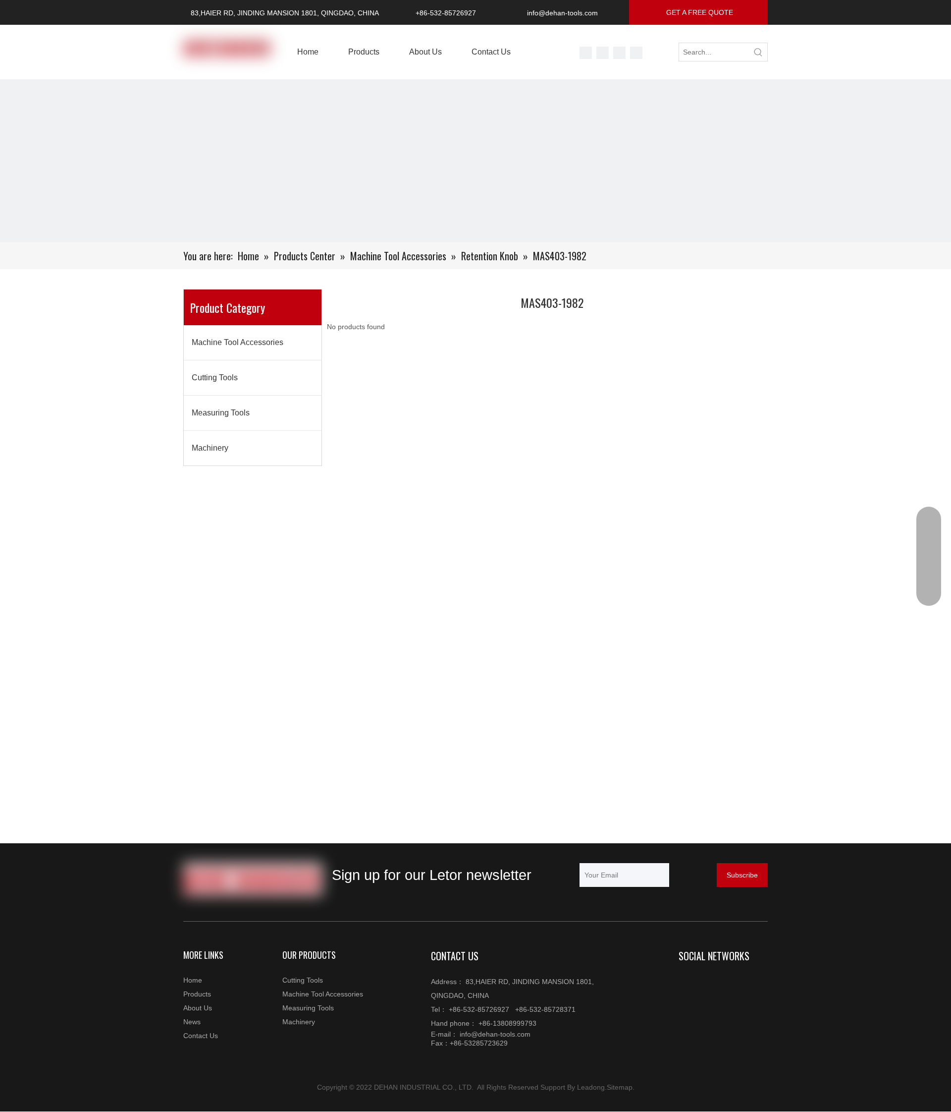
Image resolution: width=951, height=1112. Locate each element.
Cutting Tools (215, 377)
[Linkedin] (707, 983)
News (192, 1022)
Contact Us (200, 1036)
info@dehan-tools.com (562, 13)
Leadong (591, 1087)
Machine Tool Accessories (237, 342)
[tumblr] (619, 53)
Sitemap (620, 1087)
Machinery (210, 448)
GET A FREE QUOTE (698, 12)
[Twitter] (586, 53)
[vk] (602, 53)
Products (197, 994)
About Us (197, 1008)
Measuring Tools (221, 413)
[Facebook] (636, 53)
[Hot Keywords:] (758, 52)
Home (192, 980)
